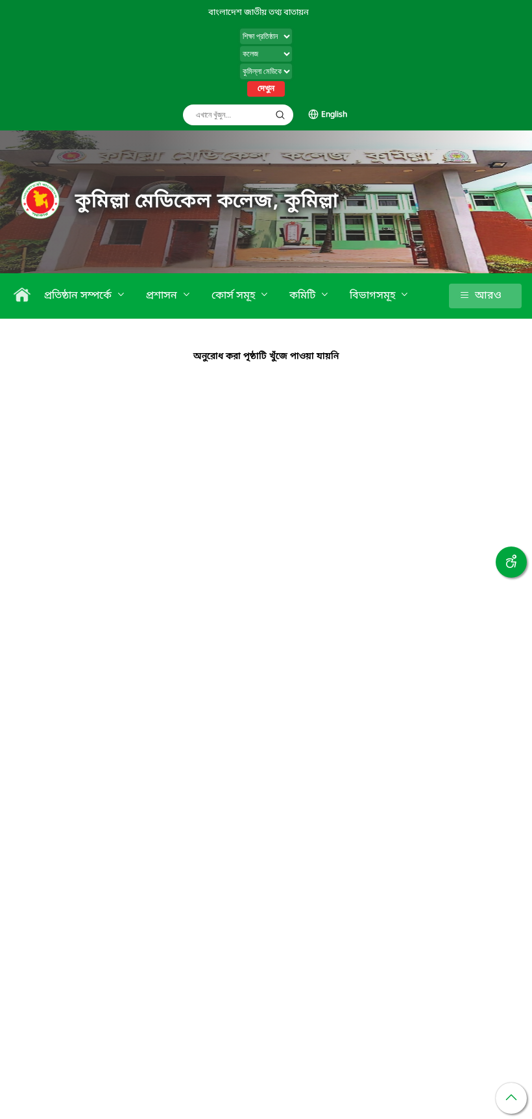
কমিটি (303, 296)
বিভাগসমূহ (374, 296)
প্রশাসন (163, 296)
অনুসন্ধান (280, 115)
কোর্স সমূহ (235, 296)
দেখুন (266, 89)
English (334, 115)
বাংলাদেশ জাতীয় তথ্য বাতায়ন (258, 12)
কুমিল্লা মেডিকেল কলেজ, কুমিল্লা (207, 202)
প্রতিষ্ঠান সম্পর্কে (79, 296)
